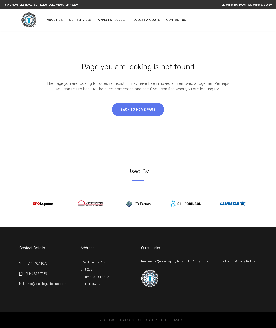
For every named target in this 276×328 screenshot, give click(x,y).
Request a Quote (153, 261)
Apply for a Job (179, 261)
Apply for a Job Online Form (213, 261)
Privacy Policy (245, 261)
